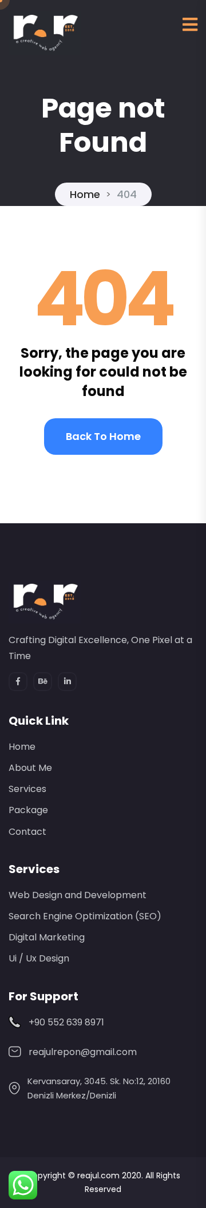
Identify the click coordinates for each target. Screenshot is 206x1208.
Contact (27, 831)
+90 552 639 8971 (66, 1022)
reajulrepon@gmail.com (83, 1051)
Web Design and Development (77, 895)
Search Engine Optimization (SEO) (85, 916)
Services (27, 788)
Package (28, 810)
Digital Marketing (47, 937)
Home (85, 194)
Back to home (103, 436)
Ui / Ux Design (39, 958)
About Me (30, 767)
